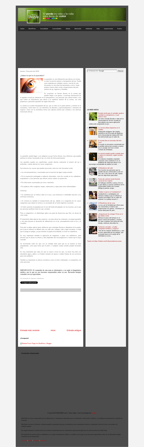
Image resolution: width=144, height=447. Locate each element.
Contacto (24, 440)
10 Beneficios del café (105, 168)
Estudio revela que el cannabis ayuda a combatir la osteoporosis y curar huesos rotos (111, 115)
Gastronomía (108, 29)
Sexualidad (44, 29)
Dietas (68, 29)
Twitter (30, 440)
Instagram (43, 440)
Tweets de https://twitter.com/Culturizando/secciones (104, 241)
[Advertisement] (72, 50)
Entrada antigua (74, 330)
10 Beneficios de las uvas (106, 203)
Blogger (93, 413)
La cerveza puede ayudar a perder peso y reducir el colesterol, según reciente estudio (111, 155)
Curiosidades (56, 29)
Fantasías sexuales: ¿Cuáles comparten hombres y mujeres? (108, 228)
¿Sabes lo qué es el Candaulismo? (109, 192)
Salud (22, 29)
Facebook (36, 440)
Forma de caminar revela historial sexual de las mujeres (109, 180)
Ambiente (89, 29)
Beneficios (32, 29)
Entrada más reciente (29, 330)
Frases (119, 29)
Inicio (53, 330)
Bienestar (78, 29)
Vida (98, 29)
